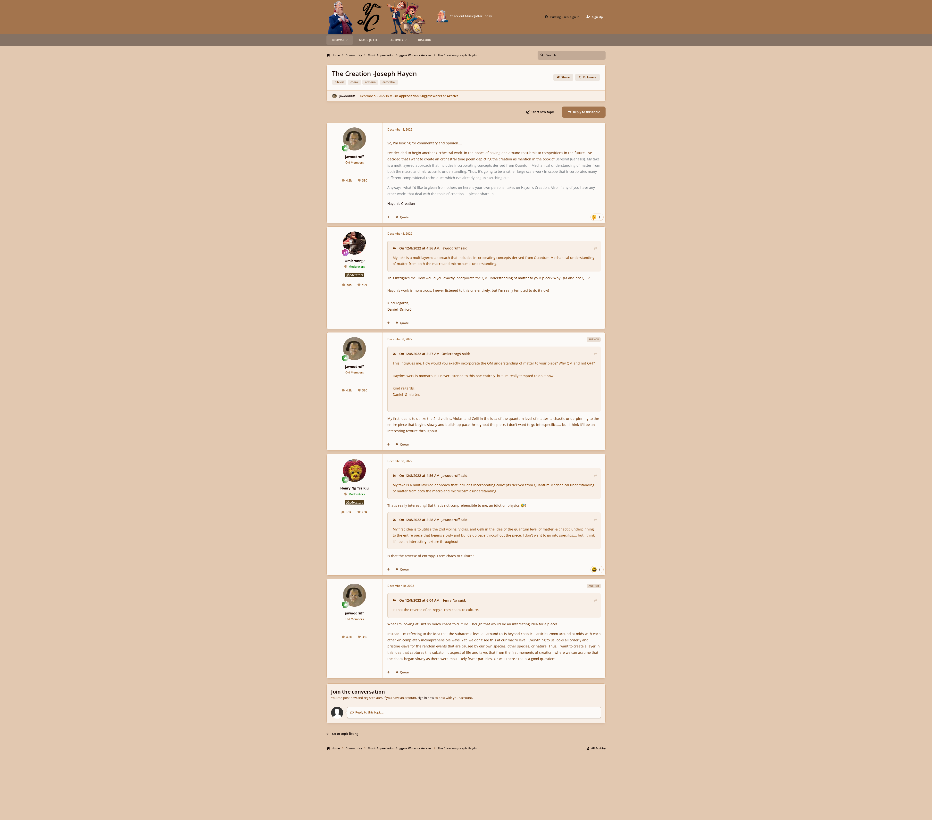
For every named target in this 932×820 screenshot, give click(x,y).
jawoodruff (347, 96)
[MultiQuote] (388, 217)
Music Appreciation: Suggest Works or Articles (424, 96)
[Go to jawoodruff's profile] (334, 96)
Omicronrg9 (355, 260)
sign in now (426, 698)
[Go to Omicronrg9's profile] (354, 243)
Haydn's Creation (401, 203)
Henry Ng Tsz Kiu (354, 488)
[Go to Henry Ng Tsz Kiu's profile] (354, 470)
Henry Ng (449, 600)
